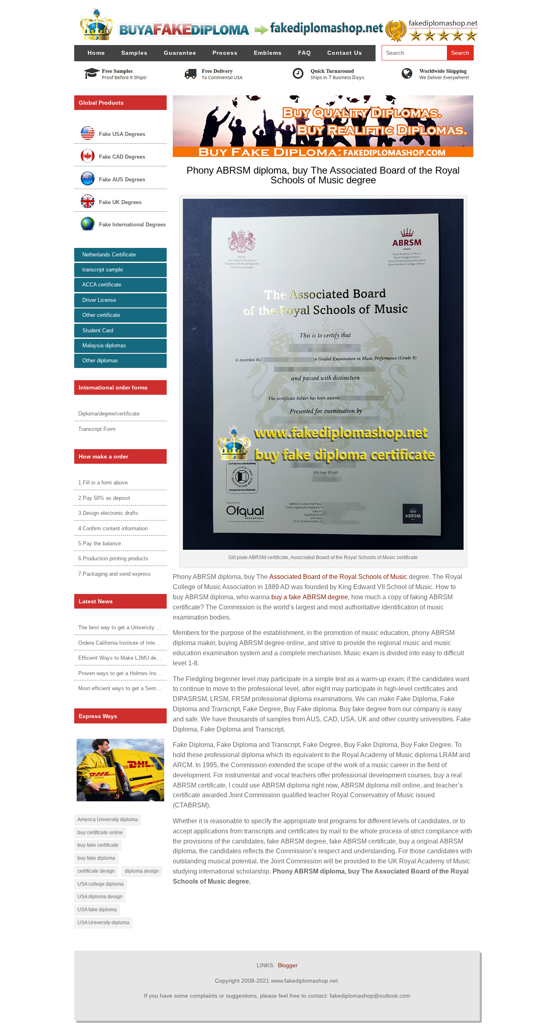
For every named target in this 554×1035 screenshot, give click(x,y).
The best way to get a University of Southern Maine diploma (148, 627)
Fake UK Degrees (120, 202)
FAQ (304, 52)
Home (96, 52)
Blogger (288, 965)
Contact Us (344, 52)
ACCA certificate (101, 285)
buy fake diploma (96, 858)
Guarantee (180, 52)
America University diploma (107, 819)
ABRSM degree (325, 597)
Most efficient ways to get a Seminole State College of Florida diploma (161, 688)
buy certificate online (100, 832)
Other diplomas (100, 360)
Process (225, 52)
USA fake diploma (97, 909)
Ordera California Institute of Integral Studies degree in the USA (153, 643)
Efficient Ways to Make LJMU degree (122, 658)
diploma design (142, 871)
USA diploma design (99, 896)
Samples (134, 52)
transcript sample (102, 270)
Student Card (97, 330)
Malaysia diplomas (104, 345)
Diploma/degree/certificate (109, 414)
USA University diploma (103, 922)
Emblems (268, 52)
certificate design (96, 871)
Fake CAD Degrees (122, 157)
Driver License (99, 300)
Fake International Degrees (132, 225)
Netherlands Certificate (109, 255)
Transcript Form (97, 429)
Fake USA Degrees (122, 134)
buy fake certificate (97, 845)
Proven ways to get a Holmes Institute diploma (133, 673)
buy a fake (287, 597)
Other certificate (101, 315)
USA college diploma (100, 884)
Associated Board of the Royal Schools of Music (338, 576)
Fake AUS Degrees (122, 179)
